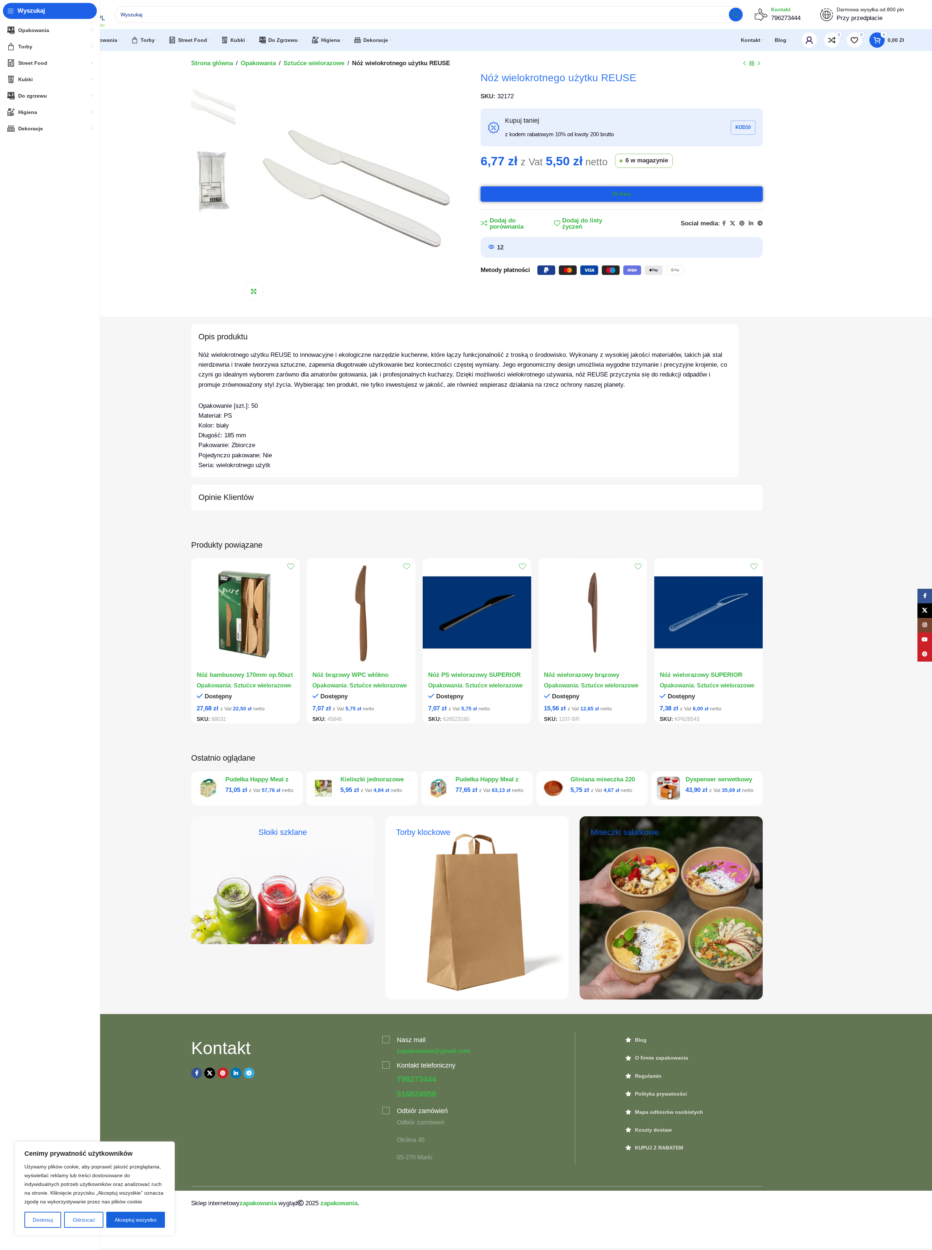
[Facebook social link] (724, 223)
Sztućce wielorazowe (314, 63)
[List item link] (694, 1040)
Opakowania (258, 63)
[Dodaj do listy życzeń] (290, 566)
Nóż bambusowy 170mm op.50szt (245, 674)
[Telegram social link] (760, 223)
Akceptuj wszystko (136, 1220)
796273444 (416, 1079)
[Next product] (759, 63)
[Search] (736, 14)
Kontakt (781, 9)
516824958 (416, 1094)
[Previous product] (744, 63)
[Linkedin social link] (751, 223)
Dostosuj (43, 1220)
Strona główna (212, 63)
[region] (95, 1188)
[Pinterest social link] (742, 223)
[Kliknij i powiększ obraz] (254, 291)
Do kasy (621, 194)
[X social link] (732, 223)
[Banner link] (282, 880)
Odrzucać (84, 1220)
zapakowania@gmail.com (433, 1051)
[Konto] (809, 40)
